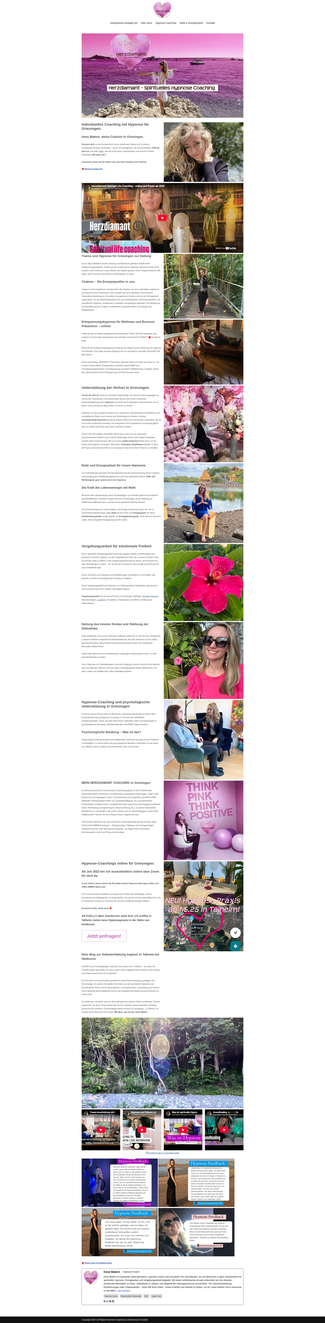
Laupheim (101, 600)
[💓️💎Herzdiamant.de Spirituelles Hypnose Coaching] (162, 10)
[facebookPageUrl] (105, 1301)
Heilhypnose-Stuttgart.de (123, 23)
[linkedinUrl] (113, 1301)
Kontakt (210, 23)
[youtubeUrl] (110, 1301)
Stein (101, 151)
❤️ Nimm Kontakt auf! (92, 169)
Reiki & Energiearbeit (191, 23)
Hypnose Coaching (166, 23)
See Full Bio (123, 1290)
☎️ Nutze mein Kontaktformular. (97, 1263)
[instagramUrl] (107, 1301)
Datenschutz (133, 1320)
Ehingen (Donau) (150, 596)
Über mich (146, 23)
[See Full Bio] (130, 1290)
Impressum (121, 1320)
